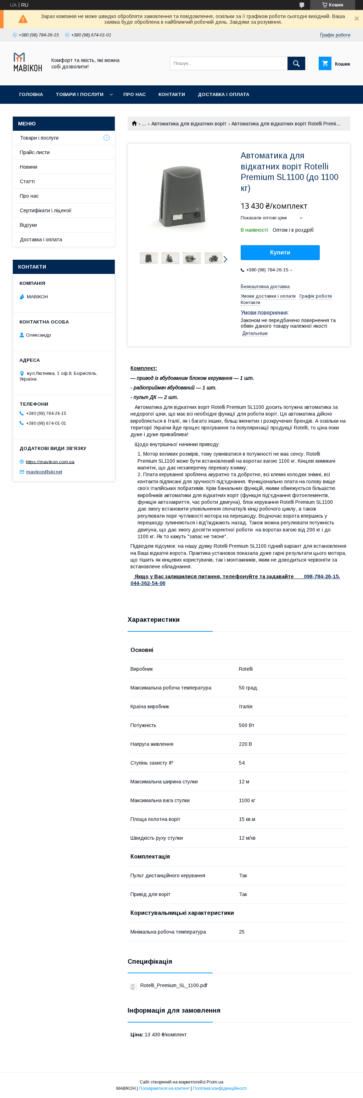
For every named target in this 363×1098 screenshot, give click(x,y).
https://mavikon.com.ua (50, 461)
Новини (28, 167)
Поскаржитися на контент (164, 1088)
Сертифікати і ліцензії (46, 210)
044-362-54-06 (147, 583)
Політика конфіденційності (220, 1088)
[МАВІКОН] (28, 76)
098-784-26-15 (321, 576)
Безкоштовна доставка (265, 286)
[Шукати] (296, 63)
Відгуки (28, 225)
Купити (280, 252)
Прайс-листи (35, 152)
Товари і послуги (80, 94)
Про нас (134, 94)
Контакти (171, 94)
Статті (27, 181)
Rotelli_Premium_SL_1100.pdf (173, 985)
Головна (31, 94)
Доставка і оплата (223, 94)
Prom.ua (215, 1082)
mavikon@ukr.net (44, 471)
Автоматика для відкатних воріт (189, 123)
